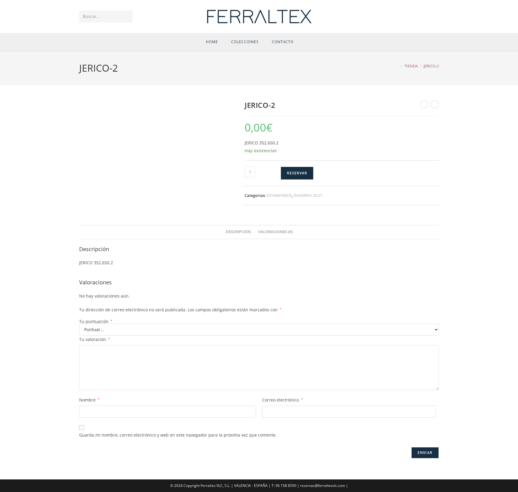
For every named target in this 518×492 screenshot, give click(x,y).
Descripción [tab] (238, 231)
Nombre (89, 400)
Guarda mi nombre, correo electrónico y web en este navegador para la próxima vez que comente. (178, 435)
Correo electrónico (282, 400)
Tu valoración (94, 339)
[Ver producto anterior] (424, 104)
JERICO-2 (431, 66)
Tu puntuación (95, 321)
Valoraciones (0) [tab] (275, 231)
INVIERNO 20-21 (307, 195)
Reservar (297, 173)
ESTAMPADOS (279, 195)
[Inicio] (397, 66)
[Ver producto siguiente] (434, 104)
